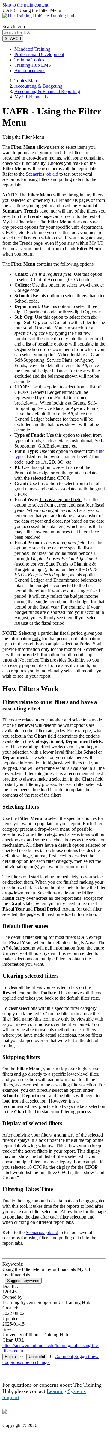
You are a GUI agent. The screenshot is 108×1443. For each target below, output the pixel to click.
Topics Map (25, 80)
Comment (64, 1356)
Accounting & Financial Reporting (47, 91)
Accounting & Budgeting (38, 86)
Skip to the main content (25, 4)
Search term (13, 26)
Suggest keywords (23, 1280)
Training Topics (29, 59)
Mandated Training (32, 49)
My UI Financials (31, 96)
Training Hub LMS (32, 65)
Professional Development (39, 54)
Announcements (29, 70)
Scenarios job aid (42, 173)
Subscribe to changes (30, 1362)
